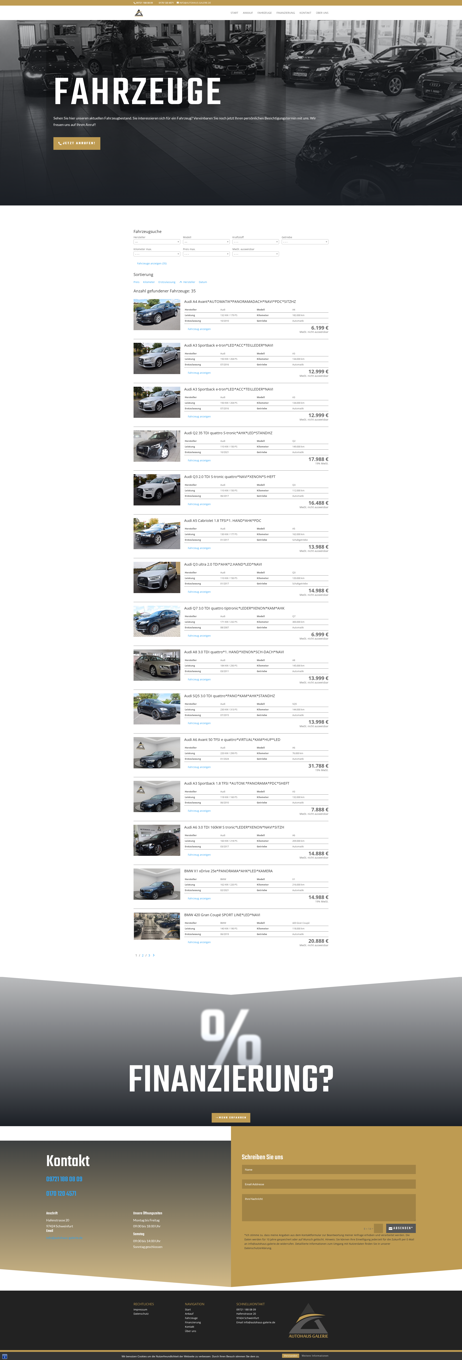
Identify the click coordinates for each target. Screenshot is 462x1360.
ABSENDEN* (403, 1228)
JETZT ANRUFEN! (79, 143)
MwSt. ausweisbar (243, 249)
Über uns (322, 13)
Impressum (140, 1309)
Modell (187, 237)
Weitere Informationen (315, 1355)
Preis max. (189, 249)
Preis (137, 282)
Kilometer (149, 282)
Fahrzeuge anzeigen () (152, 263)
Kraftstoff (238, 237)
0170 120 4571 (61, 1194)
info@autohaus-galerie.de (64, 1238)
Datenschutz (141, 1313)
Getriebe (287, 237)
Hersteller (139, 237)
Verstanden (290, 1355)
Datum (203, 282)
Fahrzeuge (265, 13)
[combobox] (157, 241)
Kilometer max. (143, 249)
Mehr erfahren (233, 1118)
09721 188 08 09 (64, 1179)
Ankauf (248, 13)
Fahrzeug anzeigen (199, 329)
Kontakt (305, 13)
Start (234, 13)
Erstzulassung (166, 282)
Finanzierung (285, 13)
